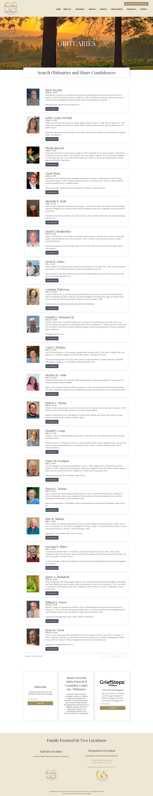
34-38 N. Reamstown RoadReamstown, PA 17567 (102, 761)
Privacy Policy (66, 793)
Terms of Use (76, 793)
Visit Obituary (52, 109)
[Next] (126, 656)
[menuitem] (58, 9)
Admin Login (87, 793)
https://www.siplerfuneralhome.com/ (102, 767)
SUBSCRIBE (40, 703)
